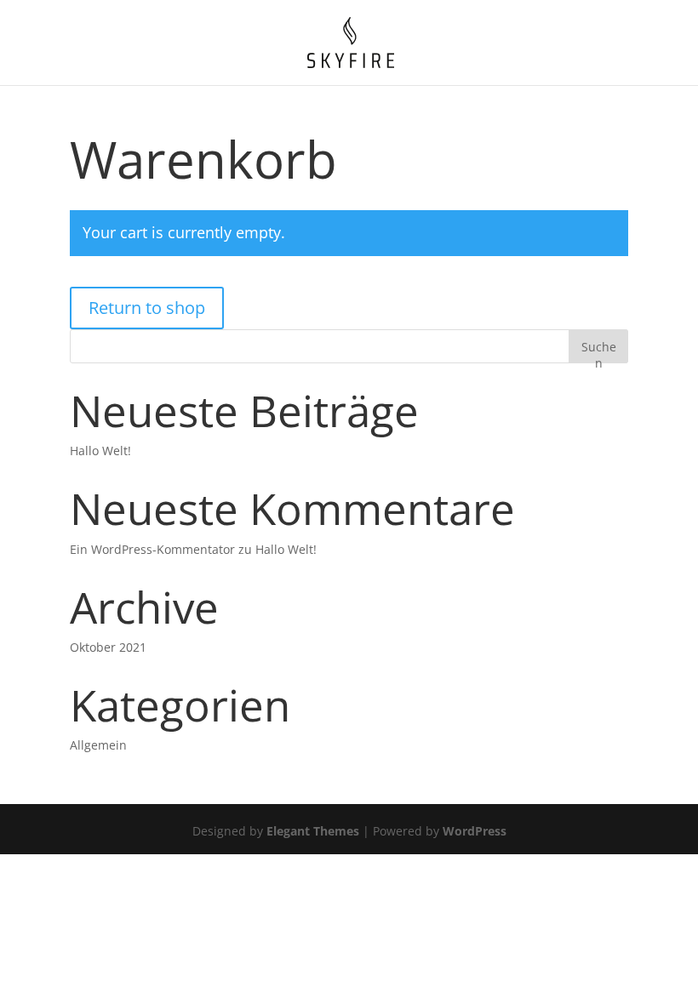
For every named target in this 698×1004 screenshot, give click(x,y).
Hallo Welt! (100, 450)
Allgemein (98, 745)
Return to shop (147, 307)
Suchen (598, 351)
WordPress (474, 831)
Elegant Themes (312, 831)
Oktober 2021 (108, 647)
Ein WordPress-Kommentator (152, 549)
